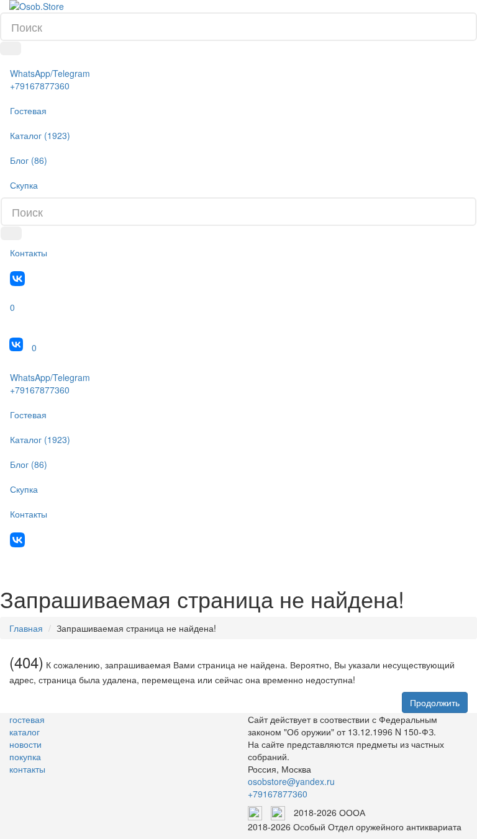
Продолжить (435, 702)
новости (25, 744)
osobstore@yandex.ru (291, 781)
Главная (26, 628)
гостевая (27, 719)
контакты (27, 769)
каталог (24, 731)
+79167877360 (277, 793)
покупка (25, 756)
